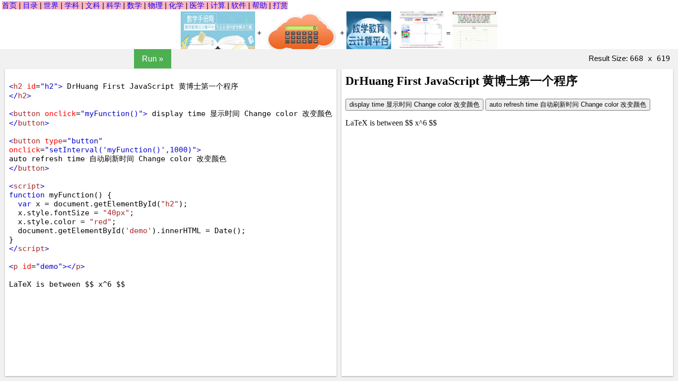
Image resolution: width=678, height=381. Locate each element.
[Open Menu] (40, 59)
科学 (113, 5)
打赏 (280, 5)
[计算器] (301, 33)
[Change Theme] (120, 59)
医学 (197, 5)
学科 (72, 5)
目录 (30, 5)
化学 (176, 5)
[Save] (67, 59)
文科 (92, 5)
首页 (9, 5)
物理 (155, 5)
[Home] (13, 59)
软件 (238, 5)
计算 (217, 5)
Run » (152, 59)
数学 (134, 5)
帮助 (259, 5)
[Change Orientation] (93, 59)
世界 (51, 5)
